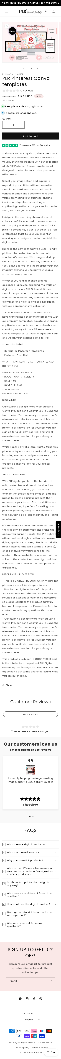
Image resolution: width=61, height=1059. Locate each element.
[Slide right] (37, 68)
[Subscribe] (51, 981)
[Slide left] (23, 68)
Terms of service (40, 1047)
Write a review (30, 714)
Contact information (32, 1052)
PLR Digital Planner (27, 1043)
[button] (6, 11)
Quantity (6, 118)
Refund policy (45, 1043)
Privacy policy (22, 1047)
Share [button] (9, 685)
